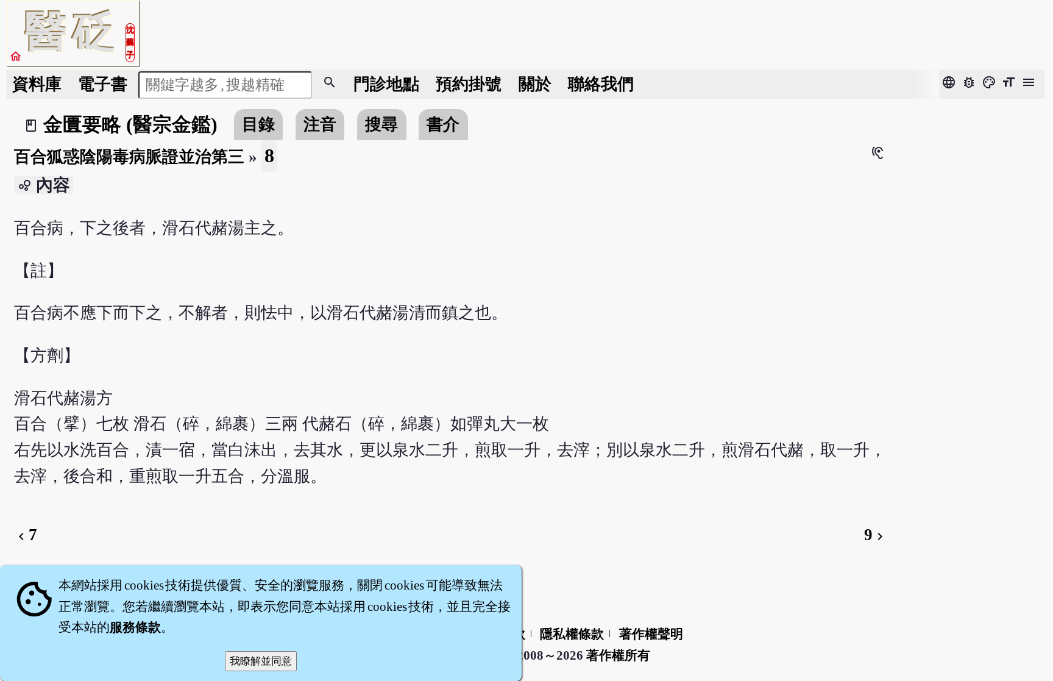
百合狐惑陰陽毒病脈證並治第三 (129, 157)
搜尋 (381, 124)
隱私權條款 (572, 634)
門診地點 (386, 84)
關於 (535, 84)
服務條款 (135, 627)
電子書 (102, 84)
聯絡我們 (601, 84)
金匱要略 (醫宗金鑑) (130, 124)
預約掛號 (469, 84)
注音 (319, 124)
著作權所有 (618, 655)
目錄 (258, 124)
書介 (443, 124)
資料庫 (37, 84)
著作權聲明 (651, 634)
